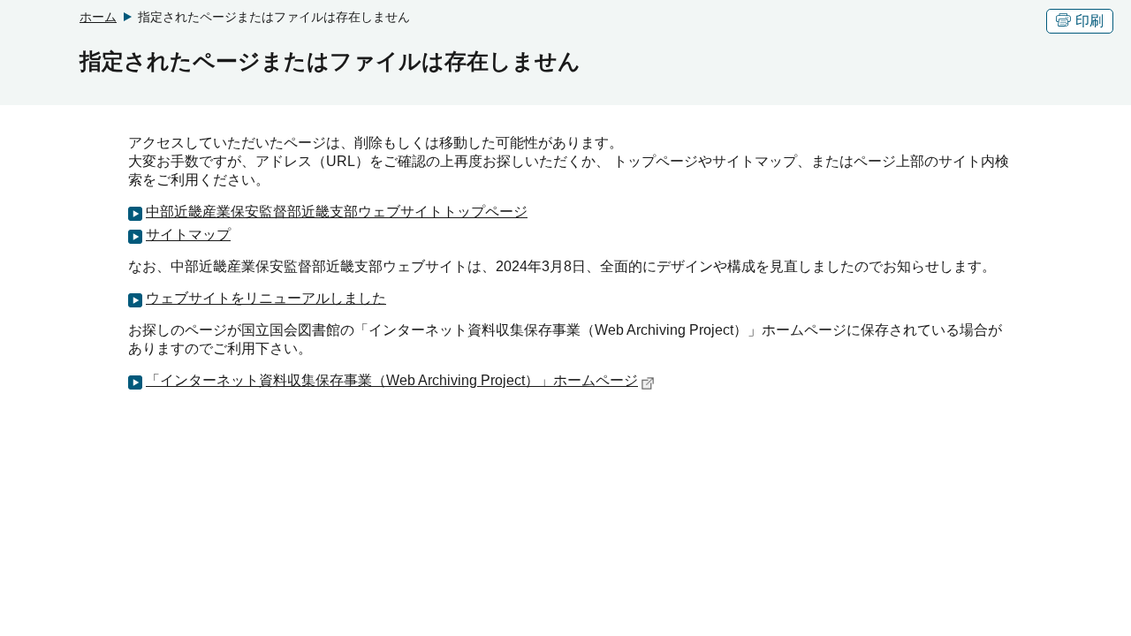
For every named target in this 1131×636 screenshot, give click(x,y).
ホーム (98, 17)
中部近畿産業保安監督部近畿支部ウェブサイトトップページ (337, 211)
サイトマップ (188, 234)
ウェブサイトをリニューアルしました (266, 298)
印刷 (1089, 20)
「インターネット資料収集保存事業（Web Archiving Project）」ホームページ (392, 380)
